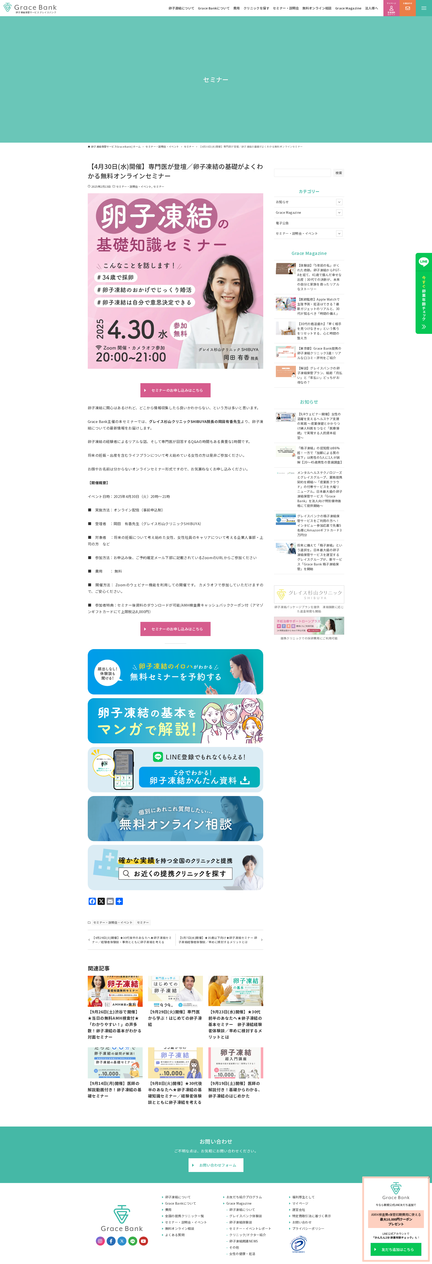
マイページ (300, 1203)
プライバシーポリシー (308, 1228)
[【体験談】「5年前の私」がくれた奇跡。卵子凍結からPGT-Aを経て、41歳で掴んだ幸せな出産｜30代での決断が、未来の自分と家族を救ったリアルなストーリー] (286, 269)
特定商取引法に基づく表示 (311, 1216)
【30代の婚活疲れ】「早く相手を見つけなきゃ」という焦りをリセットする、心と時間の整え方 (319, 331)
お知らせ (282, 202)
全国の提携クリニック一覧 (184, 1216)
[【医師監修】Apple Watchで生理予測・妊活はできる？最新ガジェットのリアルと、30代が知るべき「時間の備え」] (286, 304)
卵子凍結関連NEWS (243, 1241)
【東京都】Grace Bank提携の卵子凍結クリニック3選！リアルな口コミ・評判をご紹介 (319, 353)
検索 (338, 172)
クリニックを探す (256, 8)
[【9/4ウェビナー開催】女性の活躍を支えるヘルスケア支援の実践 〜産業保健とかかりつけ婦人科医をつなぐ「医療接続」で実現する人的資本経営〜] (286, 417)
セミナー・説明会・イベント (133, 186)
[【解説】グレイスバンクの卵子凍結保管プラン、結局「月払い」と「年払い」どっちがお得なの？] (286, 372)
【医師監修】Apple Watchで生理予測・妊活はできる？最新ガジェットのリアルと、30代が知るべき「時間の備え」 (318, 306)
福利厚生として (303, 1197)
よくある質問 (174, 1235)
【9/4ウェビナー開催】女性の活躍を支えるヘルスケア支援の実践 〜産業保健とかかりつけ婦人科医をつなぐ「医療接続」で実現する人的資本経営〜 (319, 426)
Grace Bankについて (214, 8)
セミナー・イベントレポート (250, 1228)
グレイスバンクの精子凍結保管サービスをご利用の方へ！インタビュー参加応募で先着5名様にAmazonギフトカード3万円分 (319, 525)
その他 (234, 1247)
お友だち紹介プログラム (244, 1197)
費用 (236, 8)
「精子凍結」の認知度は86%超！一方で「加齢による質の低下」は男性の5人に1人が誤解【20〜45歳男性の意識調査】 (319, 455)
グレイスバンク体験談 (245, 1216)
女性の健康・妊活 (242, 1253)
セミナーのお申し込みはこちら (177, 390)
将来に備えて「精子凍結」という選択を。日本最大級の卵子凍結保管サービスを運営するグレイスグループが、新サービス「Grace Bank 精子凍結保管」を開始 (319, 557)
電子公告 (282, 223)
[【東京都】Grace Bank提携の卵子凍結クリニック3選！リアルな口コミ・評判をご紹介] (286, 352)
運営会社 (298, 1209)
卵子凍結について (181, 8)
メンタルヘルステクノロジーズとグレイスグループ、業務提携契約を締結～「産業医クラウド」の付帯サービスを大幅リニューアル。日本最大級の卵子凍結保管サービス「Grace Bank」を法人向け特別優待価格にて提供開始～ (319, 489)
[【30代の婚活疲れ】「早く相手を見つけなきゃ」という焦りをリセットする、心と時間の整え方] (286, 329)
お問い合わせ (302, 1222)
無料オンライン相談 (317, 8)
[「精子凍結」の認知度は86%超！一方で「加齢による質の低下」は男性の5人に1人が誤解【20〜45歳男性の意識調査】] (286, 452)
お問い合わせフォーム (217, 1165)
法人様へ (371, 8)
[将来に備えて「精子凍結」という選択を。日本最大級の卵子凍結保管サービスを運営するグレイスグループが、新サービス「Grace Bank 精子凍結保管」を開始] (286, 549)
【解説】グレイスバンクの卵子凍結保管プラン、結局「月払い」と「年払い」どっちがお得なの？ (319, 375)
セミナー (158, 186)
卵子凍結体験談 (240, 1222)
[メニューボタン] (424, 8)
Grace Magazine (348, 8)
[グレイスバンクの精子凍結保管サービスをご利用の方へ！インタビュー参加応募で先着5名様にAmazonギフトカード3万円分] (286, 520)
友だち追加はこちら (398, 1249)
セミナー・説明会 (286, 8)
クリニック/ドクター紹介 (247, 1235)
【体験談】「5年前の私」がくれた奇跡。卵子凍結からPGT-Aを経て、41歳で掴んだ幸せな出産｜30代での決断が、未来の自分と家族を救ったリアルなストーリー (319, 277)
